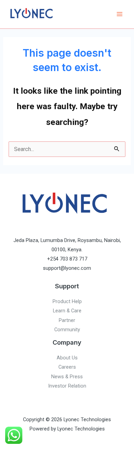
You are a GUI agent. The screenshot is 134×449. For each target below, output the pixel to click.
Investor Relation (67, 386)
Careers (67, 367)
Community (67, 329)
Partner (67, 320)
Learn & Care (67, 311)
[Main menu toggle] (119, 14)
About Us (67, 358)
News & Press (67, 376)
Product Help (67, 301)
